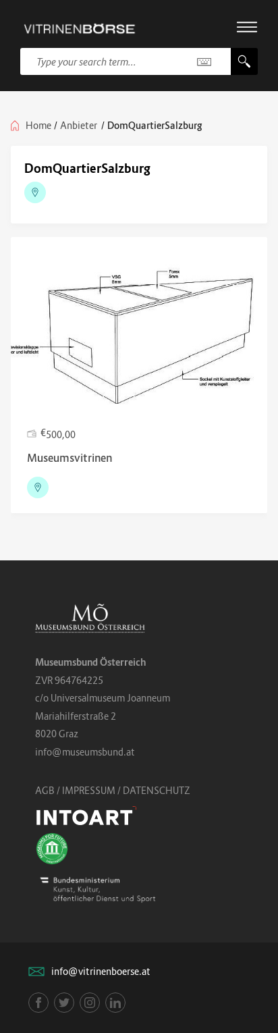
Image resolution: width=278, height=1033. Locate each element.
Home (38, 125)
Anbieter (78, 125)
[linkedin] (115, 1002)
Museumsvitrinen (69, 458)
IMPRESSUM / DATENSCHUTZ (126, 790)
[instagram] (90, 1002)
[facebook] (38, 1002)
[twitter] (64, 1002)
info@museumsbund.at (85, 752)
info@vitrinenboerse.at (100, 971)
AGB (45, 790)
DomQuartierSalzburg (87, 168)
